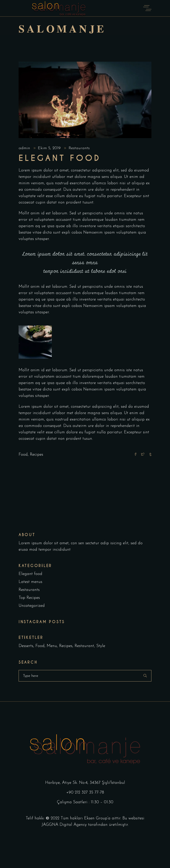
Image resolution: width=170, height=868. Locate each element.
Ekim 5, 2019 (50, 148)
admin (25, 148)
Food (23, 455)
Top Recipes (29, 598)
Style (100, 646)
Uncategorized (32, 606)
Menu (52, 646)
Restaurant (84, 646)
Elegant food (30, 574)
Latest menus (30, 582)
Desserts (26, 646)
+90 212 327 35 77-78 (85, 792)
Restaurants (79, 148)
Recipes (36, 455)
